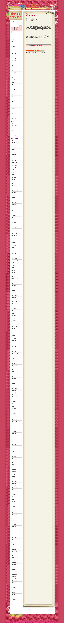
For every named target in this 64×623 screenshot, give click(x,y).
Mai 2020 (13, 290)
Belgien (13, 43)
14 (17, 28)
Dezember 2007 (15, 580)
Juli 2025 (13, 170)
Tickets (13, 132)
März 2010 (14, 526)
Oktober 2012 (14, 467)
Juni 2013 (14, 451)
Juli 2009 (13, 542)
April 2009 (14, 547)
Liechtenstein (14, 72)
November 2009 (15, 535)
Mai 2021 (13, 267)
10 (11, 28)
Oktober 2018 (14, 328)
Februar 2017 (14, 365)
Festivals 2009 (14, 532)
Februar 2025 (14, 179)
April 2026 (14, 152)
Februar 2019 (14, 318)
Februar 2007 (14, 597)
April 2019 (14, 315)
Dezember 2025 (15, 162)
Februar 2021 (14, 272)
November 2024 (15, 187)
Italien (13, 67)
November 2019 (15, 303)
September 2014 (15, 423)
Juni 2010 (14, 521)
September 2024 (15, 190)
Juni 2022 (14, 242)
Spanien (13, 104)
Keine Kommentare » (40, 45)
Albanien (13, 39)
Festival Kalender (14, 125)
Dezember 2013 (15, 441)
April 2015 (14, 408)
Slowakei (13, 101)
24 (11, 30)
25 (13, 30)
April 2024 (14, 199)
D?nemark (13, 46)
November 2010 (15, 512)
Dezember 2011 (15, 487)
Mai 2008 (13, 569)
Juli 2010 (13, 519)
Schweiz (13, 96)
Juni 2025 (14, 172)
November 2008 (15, 559)
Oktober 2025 (14, 165)
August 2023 (14, 215)
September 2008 (15, 562)
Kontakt (38, 8)
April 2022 (14, 245)
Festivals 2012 (14, 462)
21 (17, 29)
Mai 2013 (13, 453)
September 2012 (15, 469)
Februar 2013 (14, 458)
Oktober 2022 (14, 235)
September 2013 (15, 446)
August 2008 (14, 564)
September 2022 (15, 237)
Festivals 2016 (14, 369)
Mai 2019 (13, 313)
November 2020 (15, 280)
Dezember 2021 (15, 255)
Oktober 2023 (14, 212)
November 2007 (15, 582)
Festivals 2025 (14, 160)
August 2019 (14, 308)
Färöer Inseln (14, 53)
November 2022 (15, 233)
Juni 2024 (14, 195)
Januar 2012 (14, 483)
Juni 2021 (14, 265)
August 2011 (14, 494)
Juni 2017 (14, 358)
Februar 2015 (14, 411)
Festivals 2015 (14, 392)
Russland (13, 91)
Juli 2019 (13, 310)
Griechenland (14, 60)
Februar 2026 (14, 156)
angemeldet (31, 52)
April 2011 (14, 501)
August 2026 (14, 145)
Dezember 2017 (15, 348)
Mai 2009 (13, 546)
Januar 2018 (14, 343)
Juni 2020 (14, 288)
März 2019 (14, 317)
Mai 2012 (13, 476)
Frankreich (13, 56)
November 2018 (15, 326)
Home (26, 8)
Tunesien (13, 108)
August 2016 (14, 378)
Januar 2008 (14, 576)
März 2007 (14, 596)
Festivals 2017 (14, 346)
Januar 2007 (14, 599)
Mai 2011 (13, 499)
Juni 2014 (14, 428)
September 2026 (15, 144)
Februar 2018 (14, 342)
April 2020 (14, 292)
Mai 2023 (13, 220)
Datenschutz (43, 8)
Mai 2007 (13, 592)
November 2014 (15, 419)
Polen (12, 84)
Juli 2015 (13, 403)
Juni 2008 (14, 567)
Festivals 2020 (14, 276)
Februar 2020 (14, 295)
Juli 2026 (13, 147)
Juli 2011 (13, 496)
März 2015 (14, 410)
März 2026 (14, 154)
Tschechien (13, 106)
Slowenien (13, 103)
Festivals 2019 (14, 299)
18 (13, 29)
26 (14, 30)
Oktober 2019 (14, 305)
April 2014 (14, 431)
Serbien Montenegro (15, 99)
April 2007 (14, 594)
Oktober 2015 (14, 398)
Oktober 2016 (14, 374)
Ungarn (13, 113)
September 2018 (15, 330)
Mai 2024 (13, 197)
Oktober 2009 (14, 537)
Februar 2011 (14, 504)
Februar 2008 (14, 574)
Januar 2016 (14, 390)
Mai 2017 (13, 360)
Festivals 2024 (14, 183)
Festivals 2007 (14, 578)
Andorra (13, 41)
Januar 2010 (14, 529)
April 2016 (14, 385)
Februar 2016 (14, 388)
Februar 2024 (14, 202)
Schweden (13, 94)
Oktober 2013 (14, 444)
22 (19, 29)
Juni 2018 (14, 335)
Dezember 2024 (15, 185)
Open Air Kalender (14, 135)
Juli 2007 (13, 589)
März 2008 (14, 572)
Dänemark (13, 48)
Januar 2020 (14, 297)
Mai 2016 (13, 383)
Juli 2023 (13, 217)
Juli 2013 (13, 449)
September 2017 (15, 353)
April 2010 (14, 524)
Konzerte (13, 133)
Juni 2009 (14, 544)
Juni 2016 (14, 381)
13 (16, 28)
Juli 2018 (13, 333)
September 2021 (15, 260)
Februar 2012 (14, 481)
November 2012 (15, 466)
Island (13, 65)
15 (19, 28)
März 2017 (14, 363)
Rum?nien (13, 87)
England (13, 51)
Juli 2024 (13, 194)
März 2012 (14, 479)
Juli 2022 (13, 240)
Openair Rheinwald (47, 47)
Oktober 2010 (14, 514)
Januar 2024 (14, 204)
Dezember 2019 (15, 301)
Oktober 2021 (14, 258)
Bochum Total (29, 47)
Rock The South (33, 40)
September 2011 (15, 492)
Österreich (13, 82)
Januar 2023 (14, 227)
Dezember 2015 (15, 394)
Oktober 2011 (14, 491)
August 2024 (14, 192)
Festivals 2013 (14, 439)
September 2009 (15, 539)
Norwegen (13, 80)
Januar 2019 (14, 320)
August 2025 (14, 169)
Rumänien (13, 89)
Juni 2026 (14, 149)
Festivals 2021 (14, 253)
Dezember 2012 (15, 464)
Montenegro (13, 79)
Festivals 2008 (14, 555)
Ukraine (13, 111)
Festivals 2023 (14, 206)
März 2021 (14, 270)
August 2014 (14, 424)
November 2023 (15, 210)
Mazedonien (14, 77)
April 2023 (14, 222)
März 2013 (14, 456)
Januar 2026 (14, 157)
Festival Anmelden (32, 8)
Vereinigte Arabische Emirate (16, 115)
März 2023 (14, 224)
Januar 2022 (14, 250)
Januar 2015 (14, 413)
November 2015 (15, 396)
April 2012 (14, 478)
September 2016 (15, 376)
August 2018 (14, 331)
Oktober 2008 (14, 560)
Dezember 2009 (15, 534)
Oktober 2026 (14, 142)
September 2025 (15, 167)
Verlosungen (14, 130)
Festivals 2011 (14, 485)
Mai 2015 (13, 406)
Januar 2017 (14, 367)
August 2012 (14, 471)
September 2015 (15, 399)
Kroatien (13, 68)
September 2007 (15, 585)
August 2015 (14, 401)
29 (19, 30)
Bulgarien (13, 44)
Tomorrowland (14, 128)
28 (17, 30)
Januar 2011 (14, 506)
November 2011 (15, 489)
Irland (12, 63)
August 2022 (14, 238)
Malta (35, 45)
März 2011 (14, 503)
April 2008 (14, 571)
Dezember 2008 (15, 557)
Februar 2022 (14, 249)
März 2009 (14, 549)
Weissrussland (14, 118)
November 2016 (15, 373)
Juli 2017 (13, 356)
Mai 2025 (13, 174)
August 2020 (14, 285)
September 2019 (15, 306)
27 (16, 30)
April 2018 (14, 338)
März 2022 (14, 247)
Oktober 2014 (14, 421)
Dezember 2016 (15, 371)
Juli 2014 (13, 426)
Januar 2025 (14, 181)
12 (14, 28)
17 (11, 29)
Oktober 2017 (14, 351)
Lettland (13, 70)
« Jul (12, 33)
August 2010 (14, 517)
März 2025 (14, 177)
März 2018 (14, 340)
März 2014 (14, 433)
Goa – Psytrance (14, 58)
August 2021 (14, 262)
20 (16, 29)
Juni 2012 (14, 474)
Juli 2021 (13, 263)
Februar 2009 (14, 551)
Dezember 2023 (15, 208)
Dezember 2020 (15, 278)
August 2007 (14, 587)
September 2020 (15, 283)
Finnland (13, 55)
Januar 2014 (14, 436)
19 (14, 29)
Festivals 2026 (14, 123)
